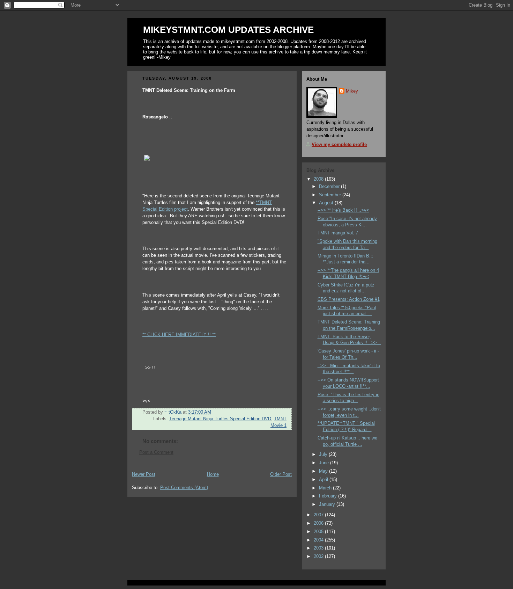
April (324, 479)
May (324, 471)
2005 (319, 531)
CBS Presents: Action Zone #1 (349, 299)
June (324, 462)
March (326, 488)
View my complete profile (339, 144)
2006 (319, 523)
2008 (319, 179)
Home (213, 474)
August (327, 203)
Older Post (281, 474)
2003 (319, 548)
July (324, 454)
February (328, 496)
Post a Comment (156, 452)
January (327, 504)
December (330, 186)
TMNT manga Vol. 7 (338, 233)
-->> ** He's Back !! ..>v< (343, 210)
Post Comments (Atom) (184, 487)
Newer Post (143, 474)
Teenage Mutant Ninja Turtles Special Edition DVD (220, 418)
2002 (319, 556)
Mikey (352, 91)
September (330, 194)
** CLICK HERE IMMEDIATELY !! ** (179, 334)
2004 (319, 540)
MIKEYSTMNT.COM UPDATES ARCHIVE (228, 29)
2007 (319, 514)
